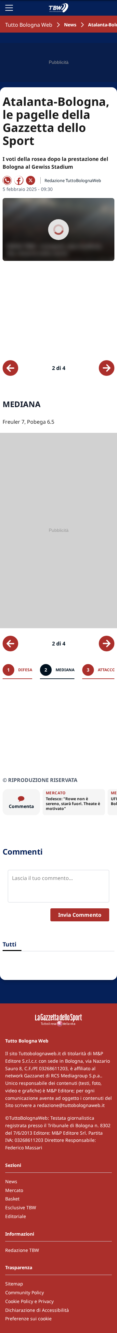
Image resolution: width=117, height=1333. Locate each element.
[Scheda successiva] (106, 368)
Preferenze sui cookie (28, 1318)
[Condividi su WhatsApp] (7, 180)
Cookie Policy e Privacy (29, 1301)
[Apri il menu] (9, 8)
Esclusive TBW (20, 1207)
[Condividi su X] (30, 180)
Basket (12, 1199)
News (70, 24)
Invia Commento (79, 914)
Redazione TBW (22, 1250)
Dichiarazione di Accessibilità (37, 1310)
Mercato (14, 1190)
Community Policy (24, 1292)
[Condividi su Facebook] (18, 180)
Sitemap (14, 1284)
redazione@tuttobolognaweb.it (71, 1105)
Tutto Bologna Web (28, 24)
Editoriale (15, 1216)
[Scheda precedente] (10, 368)
